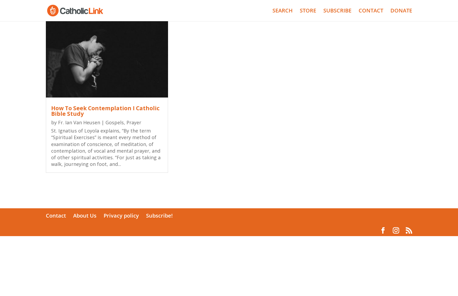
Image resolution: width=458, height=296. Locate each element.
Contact (56, 215)
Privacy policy (121, 215)
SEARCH (282, 11)
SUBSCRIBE (337, 11)
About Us (84, 215)
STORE (308, 11)
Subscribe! (159, 215)
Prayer (133, 122)
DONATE (401, 11)
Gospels (114, 122)
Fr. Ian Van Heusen (79, 122)
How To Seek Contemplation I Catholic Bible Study (105, 110)
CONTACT (371, 11)
